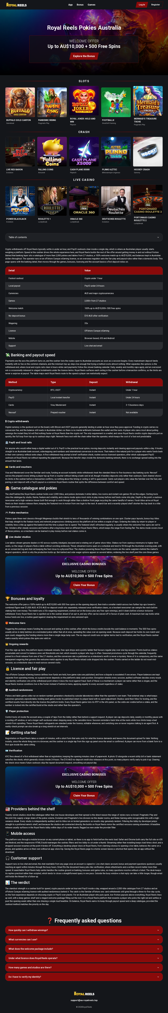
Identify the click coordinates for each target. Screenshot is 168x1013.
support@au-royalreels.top (84, 1000)
